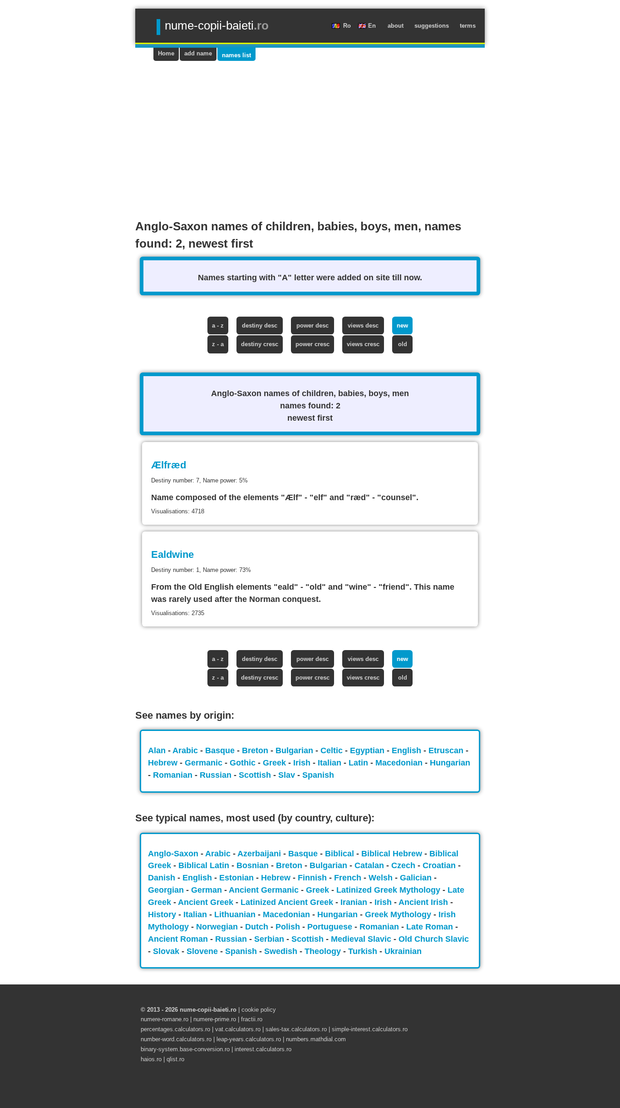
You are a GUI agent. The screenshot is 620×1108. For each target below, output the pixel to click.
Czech (404, 865)
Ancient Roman (179, 939)
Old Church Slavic (434, 939)
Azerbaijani (260, 853)
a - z (218, 325)
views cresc (363, 344)
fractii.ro (251, 1019)
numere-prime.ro (214, 1019)
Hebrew (164, 762)
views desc (363, 325)
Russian (217, 775)
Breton (256, 750)
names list (236, 55)
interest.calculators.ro (263, 1049)
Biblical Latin (204, 865)
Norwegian (218, 926)
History (163, 914)
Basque (221, 750)
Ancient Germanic (265, 889)
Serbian (270, 939)
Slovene (203, 951)
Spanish (318, 775)
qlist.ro (175, 1059)
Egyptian (368, 750)
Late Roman (430, 926)
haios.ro (152, 1059)
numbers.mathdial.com (316, 1039)
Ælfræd (168, 465)
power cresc (312, 344)
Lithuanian (236, 914)
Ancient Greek (207, 902)
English (407, 750)
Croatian (440, 865)
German (207, 889)
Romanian (174, 775)
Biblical (340, 853)
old (402, 344)
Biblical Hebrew (392, 853)
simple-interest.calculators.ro (370, 1029)
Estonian (237, 877)
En (373, 25)
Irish (303, 762)
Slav (287, 775)
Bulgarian (295, 750)
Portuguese (330, 926)
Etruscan (447, 750)
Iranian (354, 902)
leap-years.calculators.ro (249, 1039)
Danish (162, 877)
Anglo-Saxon (174, 853)
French (349, 877)
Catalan (370, 865)
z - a (218, 344)
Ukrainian (403, 951)
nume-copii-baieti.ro (208, 1009)
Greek (275, 762)
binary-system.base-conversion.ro (185, 1049)
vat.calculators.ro (238, 1029)
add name (198, 53)
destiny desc (259, 325)
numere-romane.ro (165, 1019)
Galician (417, 877)
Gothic (244, 762)
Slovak (167, 951)
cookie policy (258, 1009)
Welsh (382, 877)
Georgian (167, 889)
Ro (348, 25)
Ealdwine (172, 554)
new (402, 325)
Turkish (363, 951)
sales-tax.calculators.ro (296, 1029)
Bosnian (253, 865)
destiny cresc (259, 344)
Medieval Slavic (362, 939)
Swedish (282, 951)
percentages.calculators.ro (175, 1029)
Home (166, 53)
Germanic (205, 762)
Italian (331, 762)
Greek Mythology (399, 914)
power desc (312, 325)
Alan (158, 750)
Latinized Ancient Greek (288, 902)
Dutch (258, 926)
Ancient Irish (424, 902)
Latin (359, 762)
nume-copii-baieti (217, 25)
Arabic (186, 750)
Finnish (313, 877)
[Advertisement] (310, 129)
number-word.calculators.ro (176, 1039)
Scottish (256, 775)
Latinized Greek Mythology (389, 889)
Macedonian (400, 762)
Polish (289, 926)
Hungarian (450, 762)
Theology (324, 951)
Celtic (332, 750)
